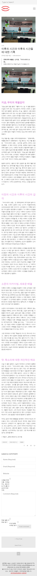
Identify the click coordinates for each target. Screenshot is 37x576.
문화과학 (5, 442)
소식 (2, 45)
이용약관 (23, 573)
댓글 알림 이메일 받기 (5, 521)
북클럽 (21, 442)
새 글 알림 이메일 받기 (13, 524)
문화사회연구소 (13, 442)
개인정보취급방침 (16, 573)
